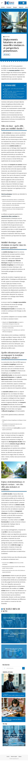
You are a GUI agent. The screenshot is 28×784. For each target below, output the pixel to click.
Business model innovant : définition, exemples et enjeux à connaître (14, 736)
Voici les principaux (6, 194)
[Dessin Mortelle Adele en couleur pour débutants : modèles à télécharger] (13, 707)
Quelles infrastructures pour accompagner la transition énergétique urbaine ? (14, 94)
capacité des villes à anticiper (9, 216)
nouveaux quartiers (14, 70)
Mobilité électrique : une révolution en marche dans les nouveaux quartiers (14, 92)
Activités (6, 718)
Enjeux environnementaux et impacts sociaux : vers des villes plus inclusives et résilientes (14, 97)
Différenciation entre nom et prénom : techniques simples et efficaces (14, 649)
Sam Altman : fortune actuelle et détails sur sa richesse (13, 695)
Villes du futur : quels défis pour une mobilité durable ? (14, 89)
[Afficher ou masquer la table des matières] (21, 85)
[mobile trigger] (2, 3)
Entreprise (8, 732)
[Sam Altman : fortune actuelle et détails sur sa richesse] (13, 683)
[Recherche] (21, 3)
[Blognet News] (9, 3)
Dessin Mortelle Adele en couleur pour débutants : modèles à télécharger (12, 720)
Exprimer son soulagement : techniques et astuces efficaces (14, 634)
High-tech (6, 694)
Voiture (7, 54)
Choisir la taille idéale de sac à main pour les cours (14, 618)
